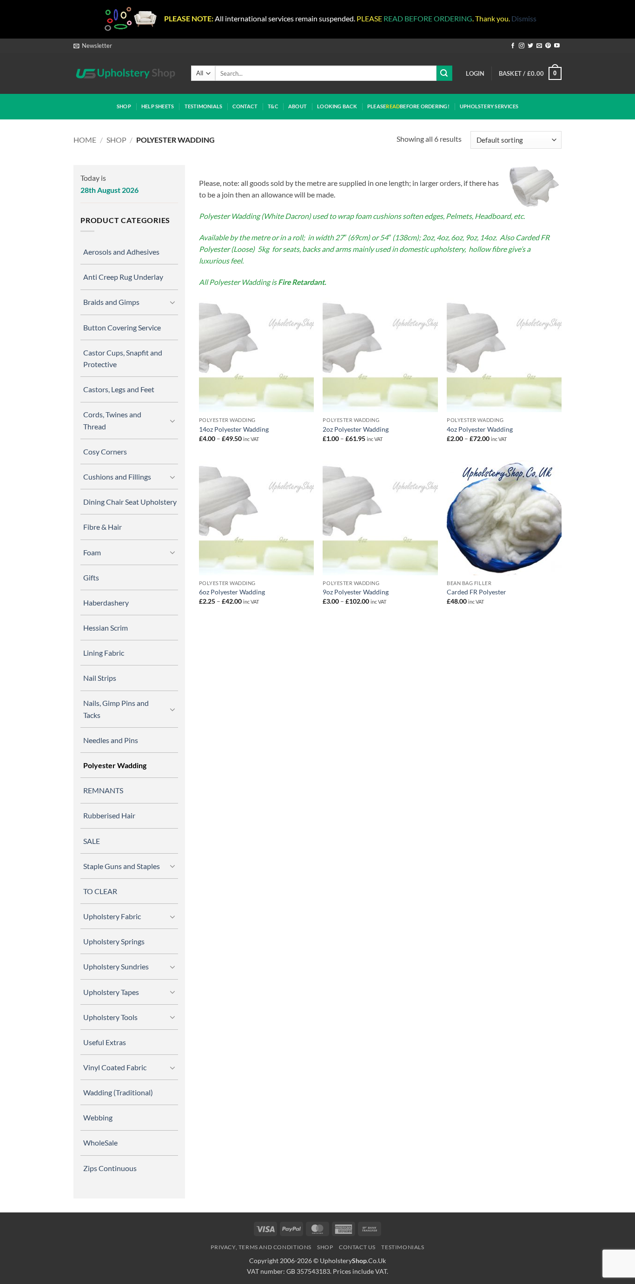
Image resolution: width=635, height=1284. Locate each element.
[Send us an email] (539, 46)
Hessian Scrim (105, 627)
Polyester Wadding (114, 765)
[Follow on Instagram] (521, 46)
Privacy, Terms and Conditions (261, 1247)
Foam (92, 552)
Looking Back (337, 106)
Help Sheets (157, 106)
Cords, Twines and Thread (112, 420)
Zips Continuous (110, 1168)
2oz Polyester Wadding (356, 429)
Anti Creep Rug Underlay (123, 276)
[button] (92, 46)
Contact (245, 106)
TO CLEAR (100, 891)
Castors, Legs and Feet (118, 389)
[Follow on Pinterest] (548, 46)
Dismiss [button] (523, 18)
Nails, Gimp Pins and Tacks (116, 708)
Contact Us (357, 1247)
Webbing (97, 1117)
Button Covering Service (122, 327)
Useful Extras (104, 1042)
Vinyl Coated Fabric (114, 1067)
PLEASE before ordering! (408, 106)
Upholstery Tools (110, 1017)
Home (84, 139)
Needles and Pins (110, 740)
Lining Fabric (103, 652)
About (297, 106)
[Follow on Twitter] (530, 46)
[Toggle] (172, 302)
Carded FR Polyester (476, 592)
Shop (124, 106)
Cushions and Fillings (117, 476)
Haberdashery (106, 602)
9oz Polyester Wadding (356, 592)
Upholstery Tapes (111, 992)
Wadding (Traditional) (118, 1092)
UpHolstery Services (489, 106)
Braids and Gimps (111, 301)
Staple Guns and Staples (121, 866)
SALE (91, 840)
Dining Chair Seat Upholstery (130, 501)
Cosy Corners (105, 451)
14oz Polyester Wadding (234, 429)
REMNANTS (103, 790)
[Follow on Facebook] (513, 46)
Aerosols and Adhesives (121, 251)
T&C (273, 106)
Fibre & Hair (102, 526)
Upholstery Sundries (116, 966)
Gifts (91, 577)
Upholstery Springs (114, 941)
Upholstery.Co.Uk (353, 1260)
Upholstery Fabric (112, 916)
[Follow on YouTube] (557, 46)
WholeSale (100, 1142)
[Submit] (444, 73)
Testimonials (204, 106)
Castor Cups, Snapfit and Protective (122, 358)
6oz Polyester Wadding (232, 592)
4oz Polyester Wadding (480, 429)
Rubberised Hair (109, 815)
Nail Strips (99, 677)
